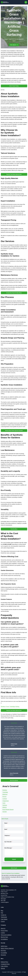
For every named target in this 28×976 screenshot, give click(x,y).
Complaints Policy (5, 964)
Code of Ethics (4, 966)
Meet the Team (4, 937)
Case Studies (4, 919)
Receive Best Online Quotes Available (14, 430)
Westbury (3, 706)
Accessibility (4, 952)
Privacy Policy (4, 930)
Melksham (4, 794)
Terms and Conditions (6, 934)
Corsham (4, 798)
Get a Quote (13, 44)
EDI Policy (3, 950)
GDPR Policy (4, 946)
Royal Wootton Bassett (7, 809)
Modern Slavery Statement (7, 948)
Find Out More (14, 529)
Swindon (4, 811)
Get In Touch (14, 868)
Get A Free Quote (14, 780)
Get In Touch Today (14, 85)
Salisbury (4, 805)
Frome (7, 706)
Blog (2, 910)
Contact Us (3, 914)
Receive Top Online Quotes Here (14, 174)
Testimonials (4, 917)
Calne (3, 803)
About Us (3, 928)
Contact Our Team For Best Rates (14, 292)
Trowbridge (12, 706)
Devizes (4, 796)
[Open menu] (25, 2)
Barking (17, 706)
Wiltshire (4, 807)
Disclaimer (3, 954)
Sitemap (3, 968)
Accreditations (4, 939)
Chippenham (5, 800)
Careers (3, 921)
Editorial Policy (4, 961)
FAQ (2, 912)
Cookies (3, 932)
